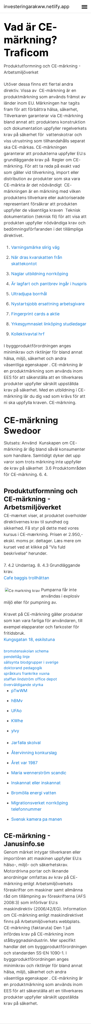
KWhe (17, 720)
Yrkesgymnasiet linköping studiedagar (48, 323)
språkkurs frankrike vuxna (26, 673)
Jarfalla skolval (26, 742)
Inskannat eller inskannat (36, 782)
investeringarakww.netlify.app (36, 6)
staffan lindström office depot (30, 679)
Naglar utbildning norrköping (39, 273)
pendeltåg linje (17, 656)
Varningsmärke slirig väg (35, 247)
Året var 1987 (24, 762)
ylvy (15, 730)
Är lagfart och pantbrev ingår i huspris (49, 283)
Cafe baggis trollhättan (26, 577)
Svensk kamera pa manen (36, 819)
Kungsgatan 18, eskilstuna (29, 639)
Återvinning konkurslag (34, 752)
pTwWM (19, 690)
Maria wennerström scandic (38, 772)
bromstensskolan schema (26, 651)
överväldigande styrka (23, 684)
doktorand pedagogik (23, 667)
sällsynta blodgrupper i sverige (31, 662)
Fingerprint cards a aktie (35, 313)
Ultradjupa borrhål (29, 293)
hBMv (17, 700)
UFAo (16, 710)
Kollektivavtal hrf (28, 333)
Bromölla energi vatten (33, 792)
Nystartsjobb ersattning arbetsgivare (47, 303)
